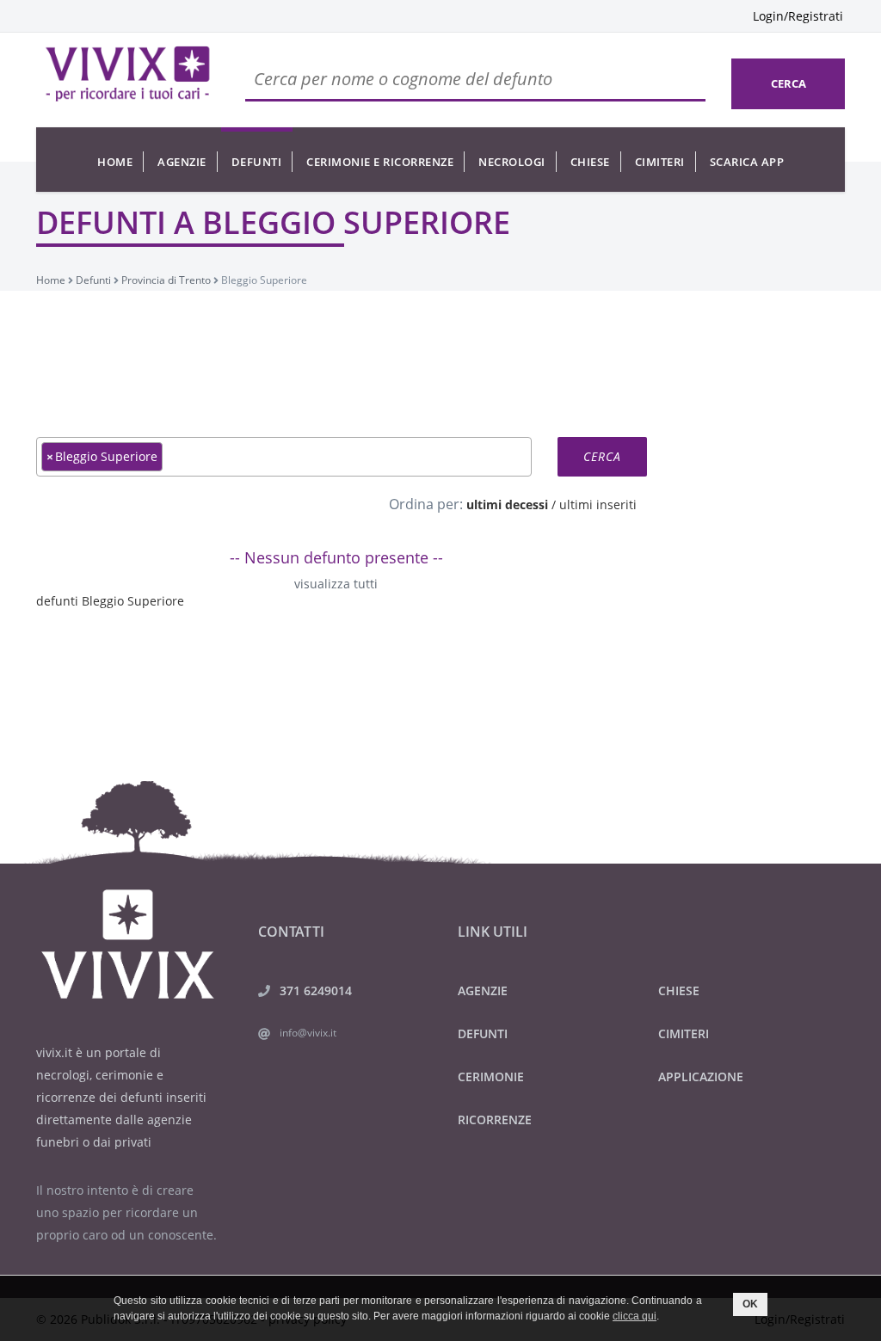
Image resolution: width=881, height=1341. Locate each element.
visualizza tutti (336, 583)
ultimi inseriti (598, 504)
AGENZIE (483, 990)
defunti (256, 161)
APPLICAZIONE (700, 1076)
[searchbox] (171, 456)
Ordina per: (426, 504)
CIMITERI (683, 1033)
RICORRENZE (495, 1119)
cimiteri (660, 161)
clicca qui (634, 1316)
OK (750, 1304)
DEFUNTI (483, 1033)
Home (114, 161)
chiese (590, 161)
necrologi (511, 161)
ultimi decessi (507, 504)
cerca (788, 83)
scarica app (747, 161)
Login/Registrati (798, 16)
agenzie (181, 161)
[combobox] (284, 457)
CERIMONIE (491, 1076)
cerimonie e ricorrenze (379, 161)
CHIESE (678, 990)
